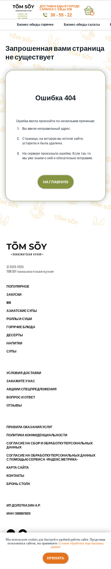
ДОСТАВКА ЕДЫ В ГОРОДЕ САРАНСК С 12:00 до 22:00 (59, 8)
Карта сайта (17, 468)
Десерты (14, 335)
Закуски (14, 295)
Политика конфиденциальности (36, 435)
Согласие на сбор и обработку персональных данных (49, 445)
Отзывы (14, 406)
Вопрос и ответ (20, 397)
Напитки (14, 343)
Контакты (15, 476)
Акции (12, 389)
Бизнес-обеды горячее (35, 24)
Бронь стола (18, 484)
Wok (8, 303)
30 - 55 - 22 (61, 15)
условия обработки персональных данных (77, 545)
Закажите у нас (20, 381)
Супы (11, 352)
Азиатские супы (21, 311)
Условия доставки (23, 373)
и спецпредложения (37, 389)
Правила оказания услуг (29, 427)
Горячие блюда (20, 327)
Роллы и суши (19, 319)
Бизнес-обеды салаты (82, 24)
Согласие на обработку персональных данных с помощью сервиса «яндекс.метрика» (50, 458)
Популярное (17, 287)
